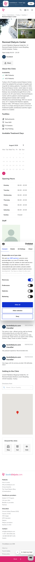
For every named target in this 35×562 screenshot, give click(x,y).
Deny (17, 316)
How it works (6, 482)
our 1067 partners (13, 258)
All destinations (6, 491)
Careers (4, 538)
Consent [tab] (4, 249)
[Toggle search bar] (21, 10)
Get (31, 4)
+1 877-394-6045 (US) (8, 534)
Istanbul (24, 15)
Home (4, 15)
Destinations (10, 15)
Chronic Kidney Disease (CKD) (10, 511)
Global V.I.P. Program (8, 498)
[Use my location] (31, 387)
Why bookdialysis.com (8, 485)
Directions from (7, 384)
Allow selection (17, 310)
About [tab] (30, 249)
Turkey (18, 15)
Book (15, 559)
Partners (4, 505)
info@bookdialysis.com (8, 531)
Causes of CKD (6, 514)
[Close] (1, 3)
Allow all (17, 304)
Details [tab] (12, 249)
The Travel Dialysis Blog (9, 489)
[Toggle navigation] (32, 10)
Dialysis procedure (7, 522)
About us (4, 548)
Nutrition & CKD (6, 525)
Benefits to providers (8, 502)
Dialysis (4, 520)
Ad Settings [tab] (21, 249)
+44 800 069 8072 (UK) (8, 536)
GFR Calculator (6, 518)
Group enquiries (6, 487)
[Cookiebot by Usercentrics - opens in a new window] (25, 244)
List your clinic (6, 500)
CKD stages (5, 516)
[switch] (30, 285)
